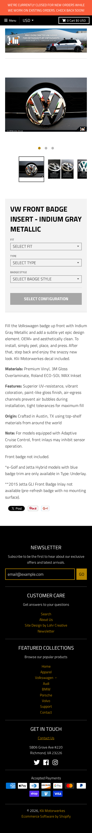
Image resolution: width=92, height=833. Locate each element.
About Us (46, 619)
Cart (76, 20)
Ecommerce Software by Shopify (46, 816)
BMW (46, 689)
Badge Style (18, 272)
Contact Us (46, 738)
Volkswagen (44, 677)
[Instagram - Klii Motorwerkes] (55, 762)
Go (81, 574)
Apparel (46, 672)
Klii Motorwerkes (52, 810)
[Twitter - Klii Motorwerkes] (37, 762)
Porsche (46, 695)
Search (46, 614)
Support (46, 706)
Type (13, 256)
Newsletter (46, 631)
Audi (46, 683)
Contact (46, 712)
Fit (12, 240)
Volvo (46, 700)
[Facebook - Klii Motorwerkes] (46, 762)
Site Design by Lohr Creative (46, 625)
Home (46, 666)
